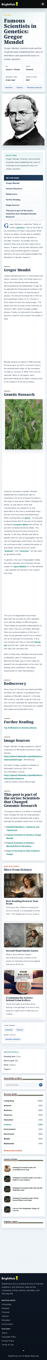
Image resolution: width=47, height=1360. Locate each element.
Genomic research (34, 87)
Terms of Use (8, 1345)
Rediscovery (11, 194)
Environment (23, 1129)
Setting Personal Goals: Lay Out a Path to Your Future (27, 1178)
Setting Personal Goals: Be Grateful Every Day (24, 1168)
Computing (23, 1101)
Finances (23, 1115)
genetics (21, 227)
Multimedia (23, 1143)
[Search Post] (40, 1085)
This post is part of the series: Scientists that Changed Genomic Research (21, 213)
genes (27, 518)
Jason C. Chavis (13, 69)
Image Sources (12, 205)
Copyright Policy (9, 1337)
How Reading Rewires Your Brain (22, 902)
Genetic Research (14, 188)
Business (23, 1110)
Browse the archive (13, 1150)
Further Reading (13, 200)
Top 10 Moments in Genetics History (20, 728)
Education (23, 1120)
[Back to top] (23, 1350)
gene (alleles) (20, 566)
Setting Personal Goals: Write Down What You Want (26, 1199)
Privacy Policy (8, 1341)
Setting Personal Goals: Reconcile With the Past (27, 1189)
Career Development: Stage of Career (26, 1209)
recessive (24, 551)
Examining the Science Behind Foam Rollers (19, 999)
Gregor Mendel (12, 183)
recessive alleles (20, 524)
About (4, 1333)
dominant (9, 551)
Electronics (23, 1134)
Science (7, 15)
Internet (23, 1105)
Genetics (9, 87)
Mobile (23, 1139)
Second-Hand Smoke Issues (22, 950)
